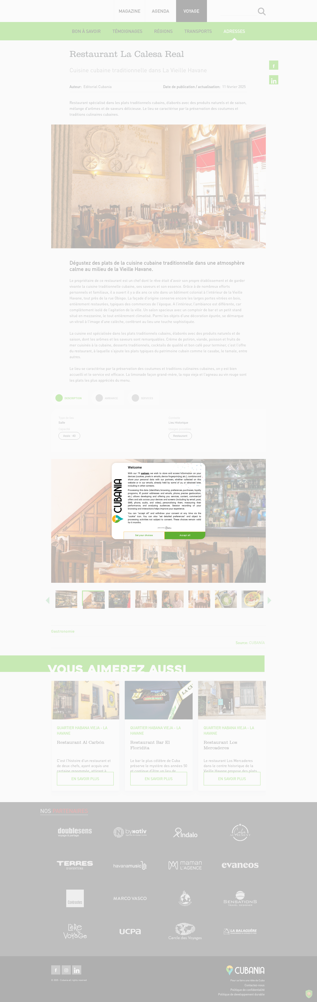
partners (145, 473)
